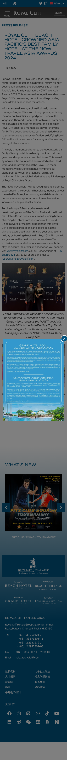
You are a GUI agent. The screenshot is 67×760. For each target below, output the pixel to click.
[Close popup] (64, 338)
